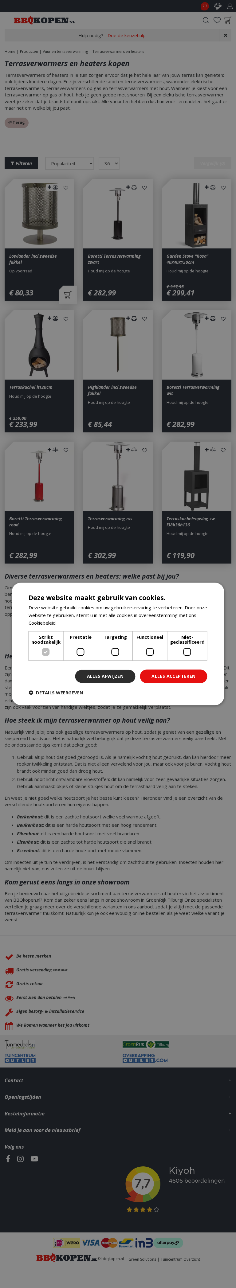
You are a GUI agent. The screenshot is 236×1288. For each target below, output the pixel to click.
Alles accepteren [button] (173, 676)
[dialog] (118, 644)
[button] (56, 692)
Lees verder (71, 623)
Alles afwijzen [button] (105, 676)
